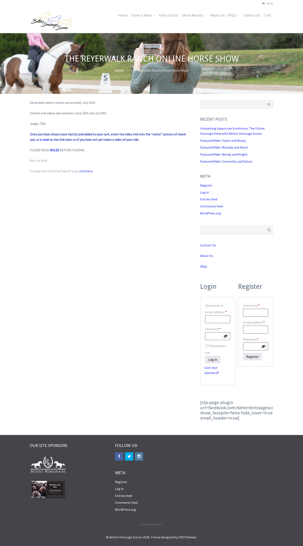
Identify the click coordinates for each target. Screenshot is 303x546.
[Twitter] (129, 456)
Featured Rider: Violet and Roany (223, 140)
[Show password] (225, 336)
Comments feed (211, 206)
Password (217, 329)
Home (122, 15)
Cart (267, 15)
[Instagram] (139, 456)
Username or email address (217, 308)
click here (86, 171)
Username (255, 305)
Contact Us (251, 15)
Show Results (192, 15)
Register (206, 185)
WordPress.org (210, 213)
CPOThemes (187, 537)
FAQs (203, 266)
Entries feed (208, 199)
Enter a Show (142, 15)
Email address (255, 322)
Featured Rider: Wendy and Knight (224, 154)
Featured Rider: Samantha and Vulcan (226, 161)
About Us (206, 256)
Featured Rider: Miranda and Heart (224, 147)
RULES (54, 150)
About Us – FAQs (223, 15)
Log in (204, 192)
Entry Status (168, 15)
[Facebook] (119, 456)
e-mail (44, 139)
